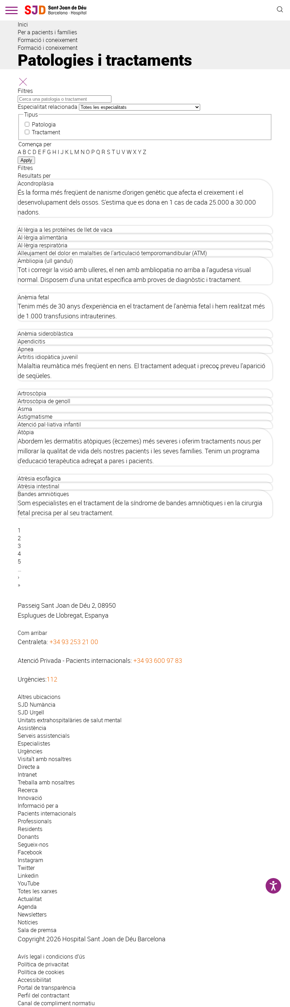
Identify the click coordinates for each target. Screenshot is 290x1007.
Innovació (30, 798)
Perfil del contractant (43, 995)
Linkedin (28, 875)
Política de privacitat (43, 964)
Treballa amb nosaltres (46, 782)
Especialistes (34, 743)
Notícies (28, 922)
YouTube (28, 883)
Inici (23, 24)
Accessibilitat (34, 980)
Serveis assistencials (44, 736)
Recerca (28, 790)
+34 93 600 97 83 (157, 660)
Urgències (30, 751)
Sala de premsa (37, 930)
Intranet (27, 774)
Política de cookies (41, 972)
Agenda (27, 907)
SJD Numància (37, 704)
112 (52, 679)
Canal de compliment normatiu (56, 1003)
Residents (30, 829)
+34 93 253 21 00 (74, 641)
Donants (28, 837)
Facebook (30, 852)
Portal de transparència (47, 987)
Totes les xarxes (37, 891)
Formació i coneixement (47, 40)
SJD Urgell (31, 712)
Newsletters (32, 914)
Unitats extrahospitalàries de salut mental (70, 720)
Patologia (44, 124)
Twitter (26, 868)
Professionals (35, 821)
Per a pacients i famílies (47, 32)
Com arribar (32, 633)
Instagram (30, 860)
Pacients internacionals (47, 813)
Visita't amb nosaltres (44, 759)
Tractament (46, 132)
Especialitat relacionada (47, 107)
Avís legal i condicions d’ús (51, 956)
